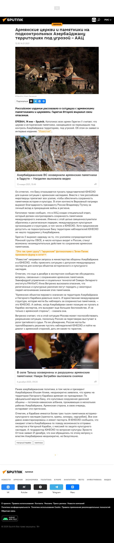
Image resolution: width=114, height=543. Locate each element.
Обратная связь (8, 511)
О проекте (6, 503)
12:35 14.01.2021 (22, 43)
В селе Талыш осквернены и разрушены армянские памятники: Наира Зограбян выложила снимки (53, 374)
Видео (107, 479)
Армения (18, 479)
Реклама (48, 503)
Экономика (31, 479)
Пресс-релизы (59, 503)
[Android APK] (9, 519)
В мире (57, 479)
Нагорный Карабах (24, 443)
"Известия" (44, 131)
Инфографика (94, 479)
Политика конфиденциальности (15, 507)
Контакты (39, 503)
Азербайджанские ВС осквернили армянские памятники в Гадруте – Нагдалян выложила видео (57, 176)
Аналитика (70, 479)
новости (6, 479)
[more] (95, 184)
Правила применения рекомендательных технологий (86, 507)
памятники (39, 443)
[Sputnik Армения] (13, 22)
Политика (46, 479)
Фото (81, 479)
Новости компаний (75, 503)
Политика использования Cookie (46, 507)
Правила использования (23, 503)
